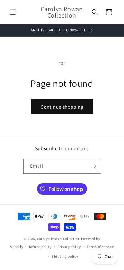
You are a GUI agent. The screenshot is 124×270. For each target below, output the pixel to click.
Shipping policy (65, 256)
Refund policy (40, 246)
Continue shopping (62, 107)
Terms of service (100, 246)
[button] (13, 12)
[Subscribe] (94, 166)
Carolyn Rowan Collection (58, 238)
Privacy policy (69, 246)
